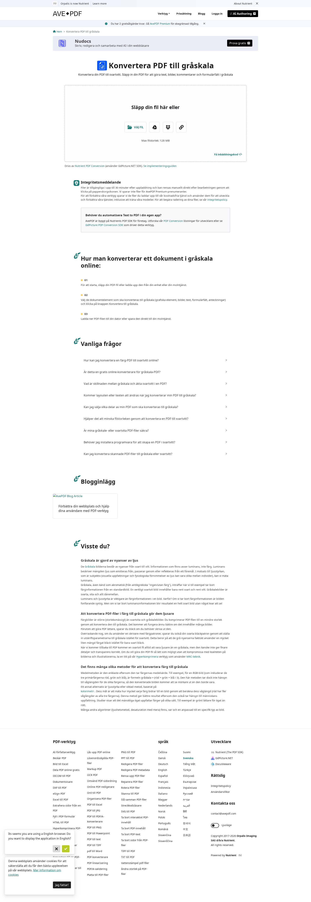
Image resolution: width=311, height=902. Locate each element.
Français (163, 781)
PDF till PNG (94, 827)
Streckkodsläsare (131, 805)
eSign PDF (59, 793)
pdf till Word (94, 851)
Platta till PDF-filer (98, 874)
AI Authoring (242, 14)
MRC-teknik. (193, 656)
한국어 (187, 823)
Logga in (217, 13)
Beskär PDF (59, 758)
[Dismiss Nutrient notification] (257, 3)
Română (163, 829)
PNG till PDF (128, 752)
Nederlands (165, 805)
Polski (161, 817)
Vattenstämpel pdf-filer (135, 863)
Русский (188, 793)
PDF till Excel (94, 804)
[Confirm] (65, 848)
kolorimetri (87, 691)
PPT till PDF (127, 758)
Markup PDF (94, 769)
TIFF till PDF (128, 851)
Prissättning (183, 13)
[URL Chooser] (181, 127)
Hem (59, 31)
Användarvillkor (220, 792)
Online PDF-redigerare (100, 786)
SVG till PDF (128, 811)
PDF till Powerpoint (98, 833)
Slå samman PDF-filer (134, 799)
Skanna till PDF (130, 793)
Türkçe (187, 770)
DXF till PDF (59, 787)
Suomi (187, 752)
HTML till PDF (61, 822)
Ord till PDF (94, 792)
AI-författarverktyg (64, 752)
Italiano (162, 793)
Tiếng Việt (189, 764)
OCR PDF (92, 775)
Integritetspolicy (221, 786)
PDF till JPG (93, 810)
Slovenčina (164, 835)
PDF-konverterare (97, 857)
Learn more (100, 3)
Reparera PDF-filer (132, 781)
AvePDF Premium (160, 23)
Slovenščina (165, 841)
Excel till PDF (60, 799)
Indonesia (164, 787)
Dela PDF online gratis (66, 770)
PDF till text (94, 839)
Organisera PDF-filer (99, 798)
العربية (186, 805)
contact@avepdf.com (223, 813)
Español (163, 776)
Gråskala (90, 566)
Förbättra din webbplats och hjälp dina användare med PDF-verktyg (83, 508)
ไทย (185, 817)
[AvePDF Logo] (67, 13)
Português (164, 823)
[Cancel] (56, 848)
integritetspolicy (217, 199)
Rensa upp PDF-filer (133, 776)
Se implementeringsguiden (160, 166)
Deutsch (163, 764)
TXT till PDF (127, 857)
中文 (185, 829)
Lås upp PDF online (98, 752)
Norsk (161, 811)
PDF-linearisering (97, 863)
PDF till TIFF (94, 845)
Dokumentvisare (63, 781)
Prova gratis (237, 43)
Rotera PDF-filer (130, 787)
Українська (190, 787)
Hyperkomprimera (147, 656)
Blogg (201, 13)
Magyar (162, 799)
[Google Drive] (154, 127)
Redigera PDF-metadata (135, 770)
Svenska (188, 758)
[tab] (155, 360)
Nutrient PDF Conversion (90, 166)
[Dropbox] (168, 127)
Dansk (162, 758)
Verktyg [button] (163, 13)
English (162, 770)
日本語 (187, 835)
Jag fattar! (62, 885)
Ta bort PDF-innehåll (133, 828)
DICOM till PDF (62, 776)
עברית (186, 799)
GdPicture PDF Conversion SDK (104, 225)
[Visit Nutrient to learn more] (55, 3)
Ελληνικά (188, 776)
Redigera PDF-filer (132, 764)
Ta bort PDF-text (130, 834)
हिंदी (185, 811)
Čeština (162, 752)
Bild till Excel (60, 764)
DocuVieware (223, 764)
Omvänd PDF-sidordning (102, 781)
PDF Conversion (173, 221)
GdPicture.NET (224, 758)
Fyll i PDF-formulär (64, 816)
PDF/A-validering (97, 869)
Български (189, 781)
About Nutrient (243, 3)
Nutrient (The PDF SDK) (229, 752)
